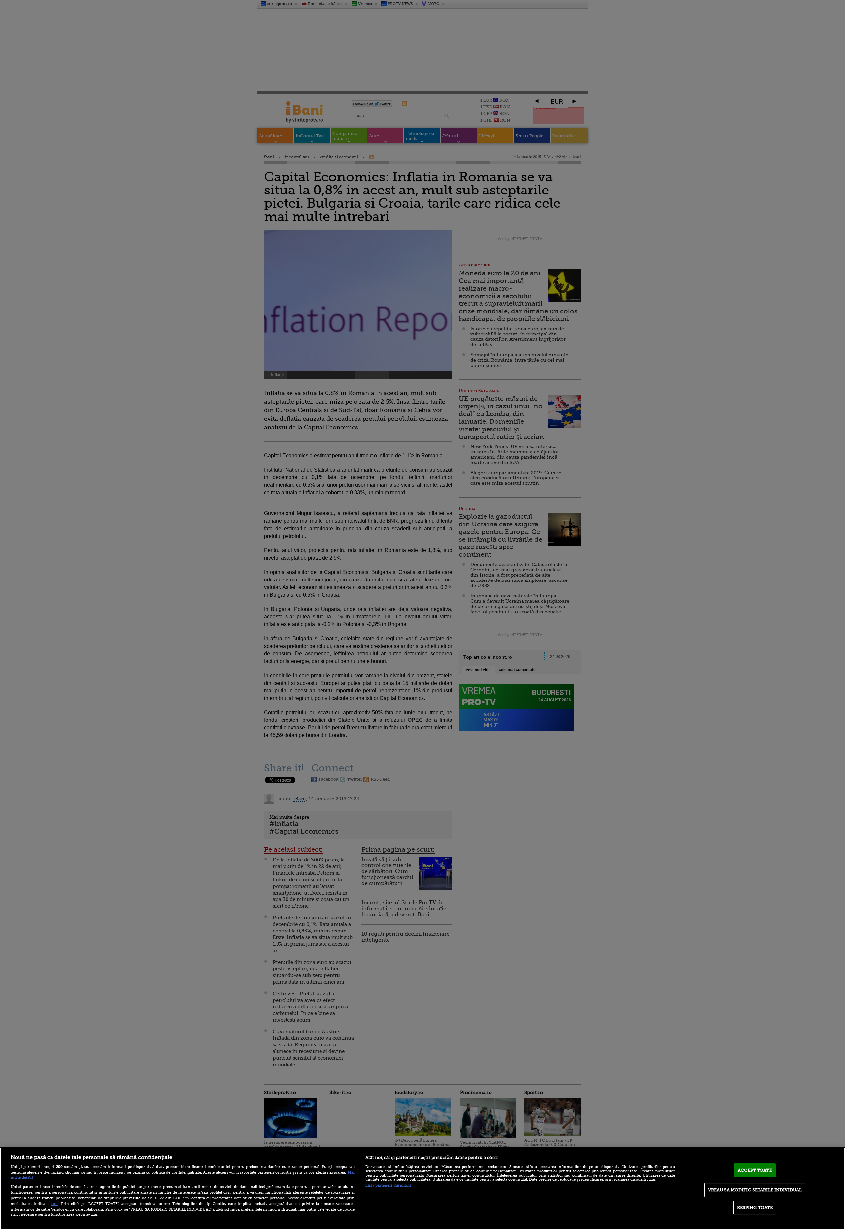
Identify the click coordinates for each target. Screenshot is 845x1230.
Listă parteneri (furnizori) (388, 1185)
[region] (422, 1188)
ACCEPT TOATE (755, 1170)
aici (54, 1203)
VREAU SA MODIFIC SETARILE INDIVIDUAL (755, 1189)
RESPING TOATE (755, 1207)
